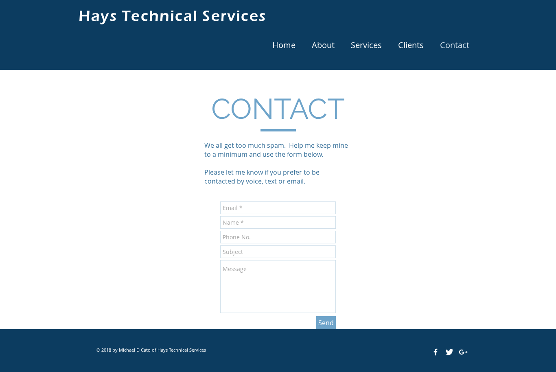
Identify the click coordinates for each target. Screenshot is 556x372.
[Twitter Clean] (449, 352)
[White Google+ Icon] (463, 352)
